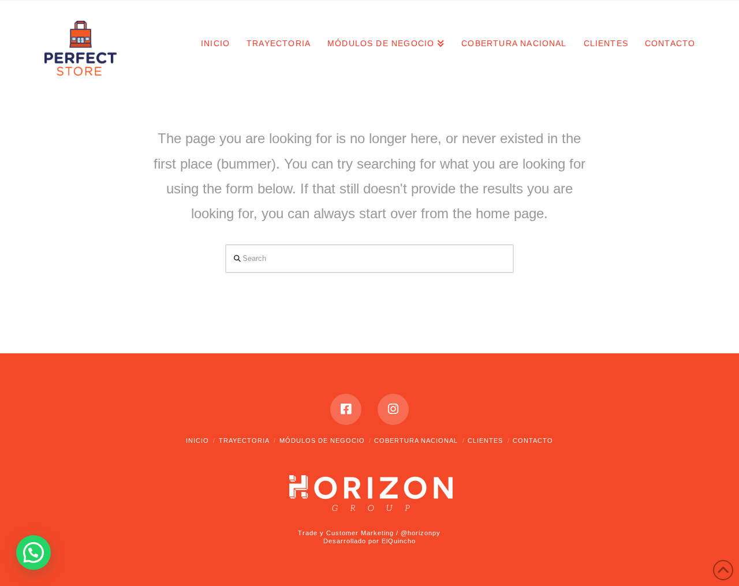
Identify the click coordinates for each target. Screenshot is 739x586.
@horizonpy (421, 532)
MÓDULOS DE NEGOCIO (322, 440)
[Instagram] (393, 409)
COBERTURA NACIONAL (416, 440)
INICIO (197, 440)
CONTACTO (533, 440)
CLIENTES (485, 440)
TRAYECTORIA (244, 440)
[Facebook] (345, 409)
